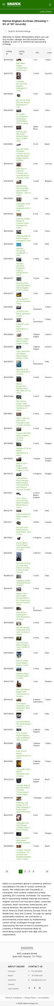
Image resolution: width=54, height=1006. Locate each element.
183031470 (8, 319)
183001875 (8, 815)
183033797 (8, 278)
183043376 (8, 110)
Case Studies (13, 989)
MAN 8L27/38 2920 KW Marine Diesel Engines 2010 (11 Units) (23, 287)
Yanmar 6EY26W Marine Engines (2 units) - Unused (23, 437)
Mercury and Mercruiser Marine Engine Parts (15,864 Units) (22, 136)
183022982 (8, 377)
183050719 (8, 73)
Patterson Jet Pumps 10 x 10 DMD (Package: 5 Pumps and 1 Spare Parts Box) (23, 807)
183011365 (8, 553)
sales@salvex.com (38, 980)
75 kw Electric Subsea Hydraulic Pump (23, 301)
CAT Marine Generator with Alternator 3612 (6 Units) (23, 707)
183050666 (8, 60)
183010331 (8, 588)
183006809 (9, 653)
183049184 (8, 94)
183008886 (8, 623)
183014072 (8, 474)
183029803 (8, 347)
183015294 (8, 459)
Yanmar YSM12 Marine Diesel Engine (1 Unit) (22, 341)
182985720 (8, 576)
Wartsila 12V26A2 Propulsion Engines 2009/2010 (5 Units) (22, 269)
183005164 (8, 730)
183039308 (8, 181)
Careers (11, 984)
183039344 (8, 231)
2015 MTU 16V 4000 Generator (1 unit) (23, 314)
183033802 (8, 259)
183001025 (8, 798)
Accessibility (43, 998)
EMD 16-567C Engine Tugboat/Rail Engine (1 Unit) (22, 467)
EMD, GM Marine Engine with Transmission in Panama (23, 693)
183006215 (8, 700)
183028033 (8, 362)
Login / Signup (46, 11)
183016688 (8, 443)
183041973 (8, 127)
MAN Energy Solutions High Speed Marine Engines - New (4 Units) (23, 190)
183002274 (8, 779)
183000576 (8, 833)
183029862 (8, 334)
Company (12, 971)
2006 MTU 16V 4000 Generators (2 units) (22, 328)
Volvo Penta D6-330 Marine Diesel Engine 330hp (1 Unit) (23, 355)
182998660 (8, 846)
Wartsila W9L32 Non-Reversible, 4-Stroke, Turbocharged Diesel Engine (23, 790)
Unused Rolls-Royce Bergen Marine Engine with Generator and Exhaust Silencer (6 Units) (23, 484)
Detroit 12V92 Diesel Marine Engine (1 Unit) (22, 663)
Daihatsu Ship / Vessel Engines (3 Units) (22, 676)
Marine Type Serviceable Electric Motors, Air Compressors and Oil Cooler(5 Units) (23, 599)
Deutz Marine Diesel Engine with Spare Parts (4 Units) (23, 546)
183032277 (8, 293)
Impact (10, 976)
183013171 (8, 522)
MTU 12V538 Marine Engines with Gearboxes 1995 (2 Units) (23, 736)
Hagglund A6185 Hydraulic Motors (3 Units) (23, 583)
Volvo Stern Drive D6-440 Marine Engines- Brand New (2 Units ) (23, 503)
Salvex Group (29, 1003)
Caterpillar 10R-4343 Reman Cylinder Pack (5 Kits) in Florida (23, 826)
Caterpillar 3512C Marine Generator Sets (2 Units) (23, 773)
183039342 (8, 214)
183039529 (8, 198)
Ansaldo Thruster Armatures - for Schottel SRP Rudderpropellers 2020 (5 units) (23, 854)
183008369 (8, 669)
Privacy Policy (30, 998)
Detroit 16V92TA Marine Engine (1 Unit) (23, 516)
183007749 (8, 681)
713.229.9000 (36, 971)
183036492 (8, 244)
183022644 (8, 396)
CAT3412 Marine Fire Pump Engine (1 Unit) (23, 724)
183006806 (9, 714)
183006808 (9, 638)
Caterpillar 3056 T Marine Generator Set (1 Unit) (23, 207)
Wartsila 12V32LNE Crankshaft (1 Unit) (21, 252)
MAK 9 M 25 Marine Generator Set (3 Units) (23, 754)
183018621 (8, 414)
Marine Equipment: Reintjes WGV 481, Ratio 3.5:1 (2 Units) (23, 388)
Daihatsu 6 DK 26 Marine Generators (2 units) (23, 452)
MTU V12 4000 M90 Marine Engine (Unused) (23, 840)
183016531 (8, 428)
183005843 (8, 743)
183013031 (8, 493)
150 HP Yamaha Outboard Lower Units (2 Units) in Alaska (23, 631)
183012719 (8, 511)
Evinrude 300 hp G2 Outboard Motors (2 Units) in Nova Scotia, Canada (23, 567)
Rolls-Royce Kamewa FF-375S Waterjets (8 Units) (23, 616)
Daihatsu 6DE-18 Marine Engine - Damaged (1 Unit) (23, 238)
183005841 (8, 761)
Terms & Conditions (13, 998)
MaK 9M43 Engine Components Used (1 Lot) (21, 67)
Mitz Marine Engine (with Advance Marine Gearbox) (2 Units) (23, 406)
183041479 (8, 164)
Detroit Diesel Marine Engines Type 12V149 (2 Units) (23, 646)
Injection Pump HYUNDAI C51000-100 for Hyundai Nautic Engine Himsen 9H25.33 (23, 154)
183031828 (8, 307)
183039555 (8, 144)
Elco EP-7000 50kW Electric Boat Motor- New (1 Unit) (23, 531)
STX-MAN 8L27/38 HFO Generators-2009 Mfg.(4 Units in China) (22, 119)
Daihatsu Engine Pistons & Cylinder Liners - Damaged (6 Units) (23, 223)
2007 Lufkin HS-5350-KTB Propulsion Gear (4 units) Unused (23, 422)
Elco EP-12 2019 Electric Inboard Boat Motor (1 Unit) (23, 103)
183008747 (8, 608)
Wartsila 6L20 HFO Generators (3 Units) (23, 372)
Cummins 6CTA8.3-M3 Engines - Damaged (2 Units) (21, 86)
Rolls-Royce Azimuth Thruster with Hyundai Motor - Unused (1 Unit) (23, 173)
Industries (12, 980)
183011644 (8, 538)
